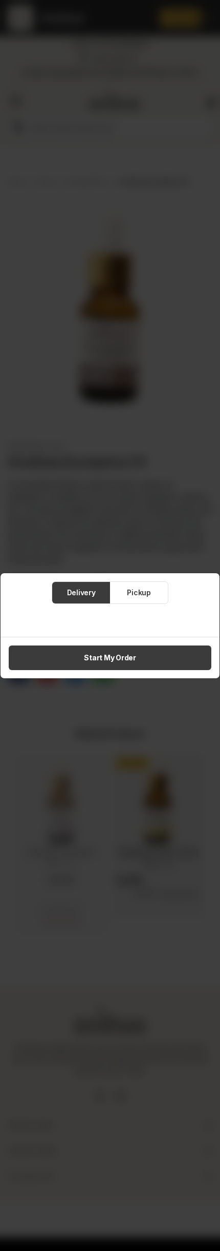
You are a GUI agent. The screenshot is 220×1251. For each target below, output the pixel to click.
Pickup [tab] (139, 592)
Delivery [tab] (81, 592)
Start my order (110, 657)
